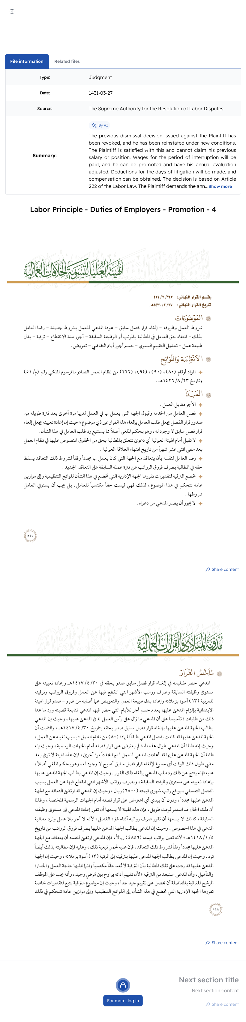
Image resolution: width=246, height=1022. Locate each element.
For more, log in (123, 1000)
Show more (220, 186)
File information (27, 61)
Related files (67, 61)
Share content (225, 569)
